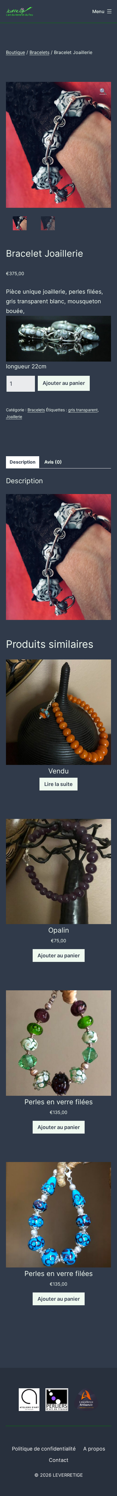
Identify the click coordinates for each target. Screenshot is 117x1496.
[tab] (22, 462)
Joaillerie (14, 416)
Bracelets (39, 52)
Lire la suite (58, 784)
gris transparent (83, 409)
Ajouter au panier (64, 383)
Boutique (15, 52)
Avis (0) (53, 462)
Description (22, 462)
